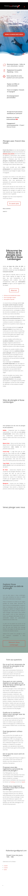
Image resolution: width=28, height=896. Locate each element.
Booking (13, 782)
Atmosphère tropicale (9, 299)
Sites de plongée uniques (10, 297)
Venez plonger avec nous (14, 34)
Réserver (14, 290)
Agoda (23, 782)
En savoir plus (14, 203)
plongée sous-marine (8, 153)
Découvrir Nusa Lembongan (14, 643)
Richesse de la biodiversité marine (12, 295)
